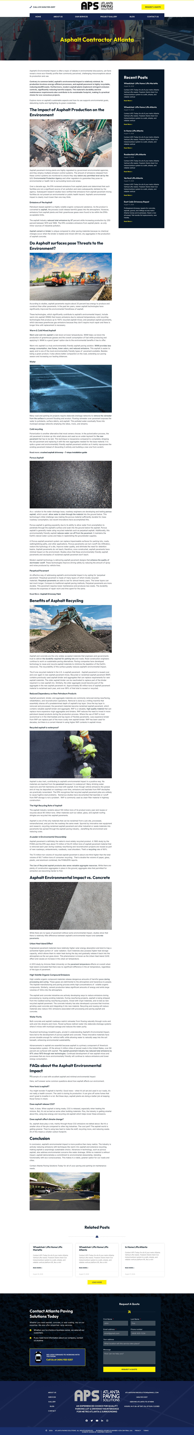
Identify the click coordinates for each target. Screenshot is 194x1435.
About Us (58, 16)
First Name (107, 1319)
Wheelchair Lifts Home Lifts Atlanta (140, 107)
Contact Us (153, 16)
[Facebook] (87, 1420)
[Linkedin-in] (102, 1420)
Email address (109, 1329)
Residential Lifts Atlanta (135, 154)
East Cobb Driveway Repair (136, 201)
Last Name (135, 1319)
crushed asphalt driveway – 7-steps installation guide (63, 452)
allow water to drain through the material (66, 514)
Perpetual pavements (47, 580)
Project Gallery (108, 16)
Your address (108, 1339)
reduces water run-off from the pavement (74, 533)
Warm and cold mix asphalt (41, 335)
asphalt (44, 209)
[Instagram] (107, 1420)
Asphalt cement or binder (40, 231)
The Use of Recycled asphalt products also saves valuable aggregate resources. (64, 865)
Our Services (81, 16)
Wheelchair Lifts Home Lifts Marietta (141, 83)
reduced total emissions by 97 (60, 220)
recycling (92, 849)
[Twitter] (92, 1420)
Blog (132, 16)
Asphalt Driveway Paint (50, 594)
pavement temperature (80, 964)
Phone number (136, 1329)
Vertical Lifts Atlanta (133, 178)
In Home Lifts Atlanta (133, 130)
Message (107, 1350)
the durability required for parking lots (58, 659)
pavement (60, 784)
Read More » (128, 100)
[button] (97, 1282)
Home (38, 16)
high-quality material (95, 709)
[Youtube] (97, 1420)
